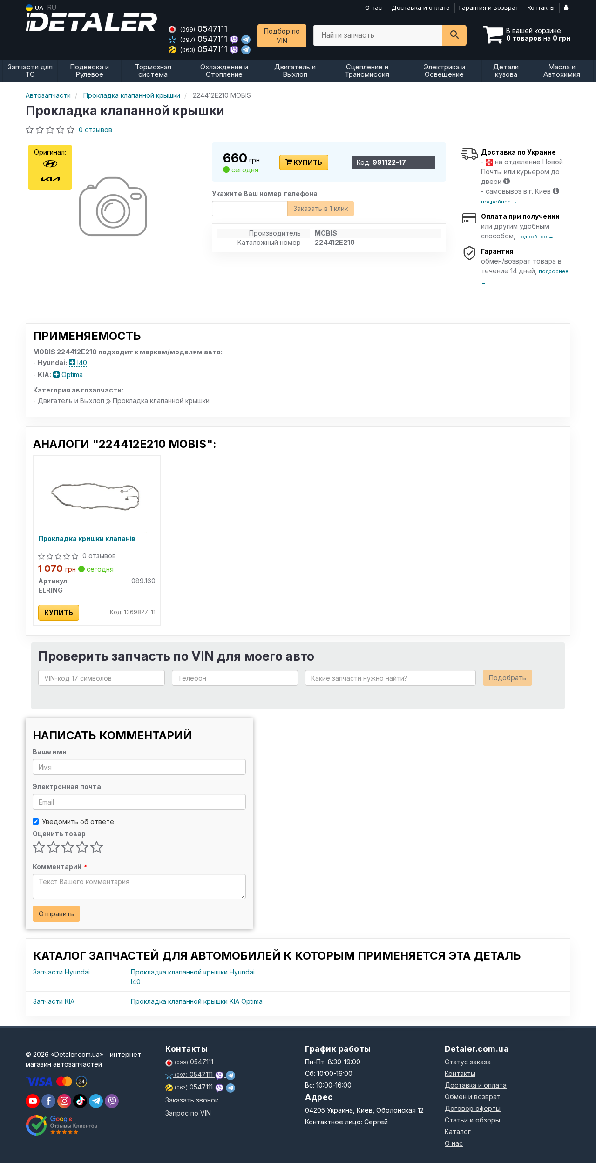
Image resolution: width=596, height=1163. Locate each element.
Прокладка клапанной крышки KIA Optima (197, 1001)
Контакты (541, 7)
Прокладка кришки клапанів (87, 538)
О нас (373, 7)
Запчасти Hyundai (61, 972)
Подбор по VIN (282, 35)
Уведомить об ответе (78, 821)
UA (38, 7)
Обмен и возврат (473, 1097)
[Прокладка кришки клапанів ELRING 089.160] (97, 496)
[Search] (454, 35)
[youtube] (33, 1101)
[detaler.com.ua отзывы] (62, 1125)
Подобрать (507, 678)
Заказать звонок (191, 1100)
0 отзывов (95, 130)
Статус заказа (468, 1062)
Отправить (56, 914)
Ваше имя (50, 752)
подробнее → (499, 201)
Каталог (458, 1132)
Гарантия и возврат (488, 7)
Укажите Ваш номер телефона (265, 193)
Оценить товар (59, 834)
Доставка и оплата (421, 7)
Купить (307, 162)
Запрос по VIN (188, 1113)
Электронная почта (67, 787)
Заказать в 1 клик (320, 208)
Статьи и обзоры (472, 1120)
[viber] (48, 1101)
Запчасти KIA (53, 1001)
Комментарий (60, 867)
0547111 (203, 29)
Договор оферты (473, 1108)
